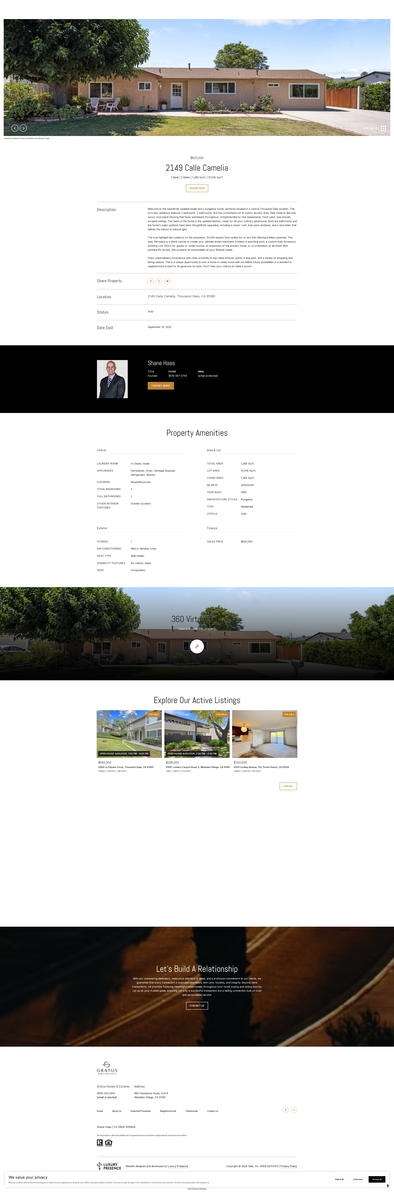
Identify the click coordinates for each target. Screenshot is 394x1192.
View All (288, 786)
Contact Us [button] (197, 1005)
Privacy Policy (288, 1166)
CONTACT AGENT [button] (160, 385)
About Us (116, 1111)
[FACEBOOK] (286, 1110)
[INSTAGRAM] (294, 1110)
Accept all (377, 1179)
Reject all (339, 1179)
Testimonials (191, 1111)
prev (14, 128)
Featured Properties (141, 1111)
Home (100, 1111)
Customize (358, 1179)
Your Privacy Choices (197, 1188)
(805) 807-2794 (177, 375)
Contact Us (212, 1111)
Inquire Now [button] (197, 188)
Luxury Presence (178, 1166)
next (23, 128)
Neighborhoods (168, 1111)
